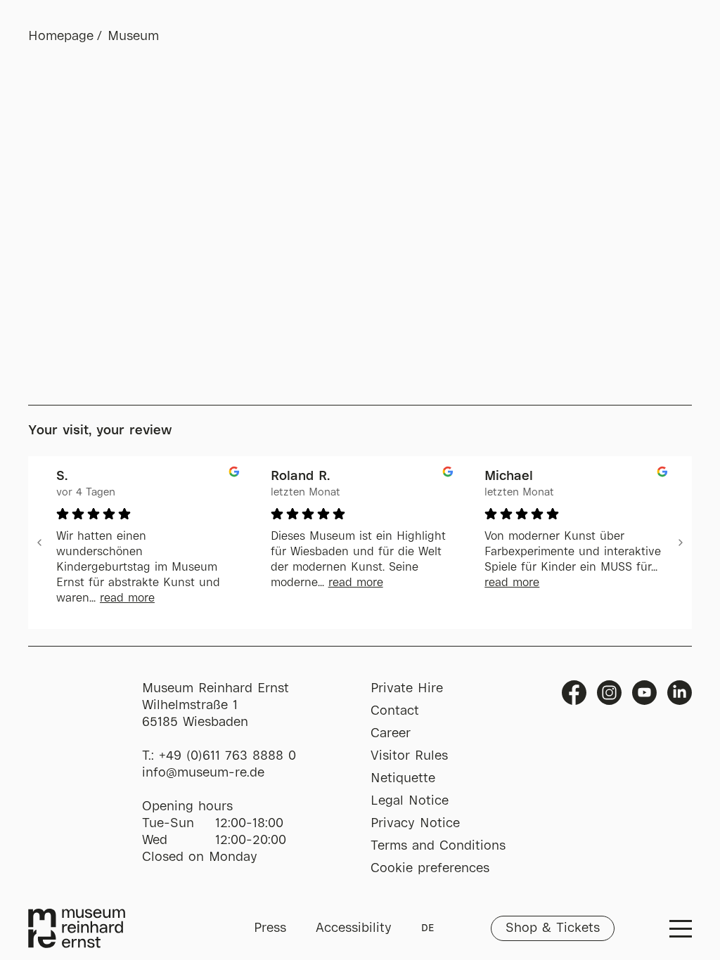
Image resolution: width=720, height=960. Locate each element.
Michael (508, 476)
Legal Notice (410, 801)
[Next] (680, 542)
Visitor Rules (409, 756)
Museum (133, 36)
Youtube (644, 692)
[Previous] (39, 542)
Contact (395, 711)
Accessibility (354, 928)
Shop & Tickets (553, 928)
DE (427, 928)
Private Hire (407, 688)
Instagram (609, 692)
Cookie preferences (430, 868)
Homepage (61, 36)
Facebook (574, 692)
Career (391, 733)
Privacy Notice (415, 823)
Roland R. (300, 476)
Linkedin (679, 692)
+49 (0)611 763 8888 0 (227, 756)
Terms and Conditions (438, 846)
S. (62, 476)
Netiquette (403, 778)
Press (270, 928)
